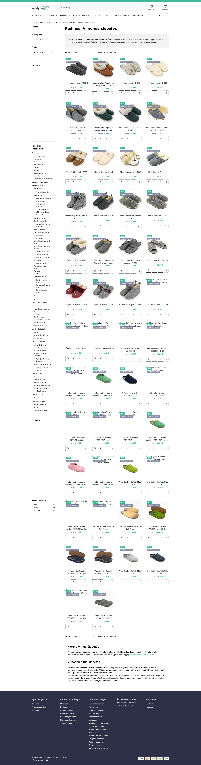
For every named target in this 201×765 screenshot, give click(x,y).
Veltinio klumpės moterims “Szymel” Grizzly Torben (103, 261)
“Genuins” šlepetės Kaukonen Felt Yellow (130, 527)
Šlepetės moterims (40, 277)
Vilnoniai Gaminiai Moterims (65, 22)
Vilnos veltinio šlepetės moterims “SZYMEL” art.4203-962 (103, 394)
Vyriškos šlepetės (40, 391)
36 (95, 94)
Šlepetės (37, 407)
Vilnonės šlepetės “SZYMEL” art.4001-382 (130, 572)
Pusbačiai (37, 271)
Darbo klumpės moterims (42, 232)
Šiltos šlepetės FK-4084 (157, 172)
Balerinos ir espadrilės (41, 218)
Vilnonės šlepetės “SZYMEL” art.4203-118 (130, 349)
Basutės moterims (96, 710)
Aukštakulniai (38, 189)
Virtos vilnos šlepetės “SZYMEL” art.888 (76, 438)
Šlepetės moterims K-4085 (103, 348)
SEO (46, 760)
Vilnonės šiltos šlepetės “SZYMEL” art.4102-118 (103, 572)
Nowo (36, 507)
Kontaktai (165, 10)
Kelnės (36, 299)
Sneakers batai (94, 745)
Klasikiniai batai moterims (127, 703)
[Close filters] (56, 27)
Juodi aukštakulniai (42, 192)
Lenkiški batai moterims (42, 257)
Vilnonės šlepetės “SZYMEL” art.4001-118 (157, 483)
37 (100, 94)
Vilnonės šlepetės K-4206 (157, 83)
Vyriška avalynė (37, 374)
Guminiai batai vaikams (42, 320)
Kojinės (36, 398)
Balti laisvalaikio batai (125, 706)
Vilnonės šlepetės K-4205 (103, 172)
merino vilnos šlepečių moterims (142, 655)
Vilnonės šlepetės (46, 22)
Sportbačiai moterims (43, 254)
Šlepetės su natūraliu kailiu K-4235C (130, 129)
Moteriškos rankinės (41, 176)
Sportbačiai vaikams (41, 325)
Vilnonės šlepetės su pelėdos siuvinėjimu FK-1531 (157, 129)
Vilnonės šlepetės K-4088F (76, 172)
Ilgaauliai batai (41, 201)
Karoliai (36, 167)
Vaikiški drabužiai (38, 329)
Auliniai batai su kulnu (43, 198)
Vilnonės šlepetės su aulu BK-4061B (76, 217)
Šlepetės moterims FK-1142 (157, 260)
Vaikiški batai (36, 306)
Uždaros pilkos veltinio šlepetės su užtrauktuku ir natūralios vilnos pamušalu (76, 129)
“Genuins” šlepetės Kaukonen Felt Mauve (103, 527)
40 (79, 93)
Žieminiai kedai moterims (126, 699)
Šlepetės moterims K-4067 (130, 172)
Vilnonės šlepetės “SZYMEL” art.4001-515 (130, 483)
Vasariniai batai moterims (98, 748)
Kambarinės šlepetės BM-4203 (76, 261)
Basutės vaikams (40, 317)
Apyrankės (37, 159)
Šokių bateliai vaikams (40, 303)
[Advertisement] (43, 103)
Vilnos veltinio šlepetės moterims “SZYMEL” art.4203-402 (76, 483)
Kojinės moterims (40, 173)
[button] (164, 15)
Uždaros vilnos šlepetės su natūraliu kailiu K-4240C (103, 129)
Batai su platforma (40, 230)
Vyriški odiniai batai (40, 388)
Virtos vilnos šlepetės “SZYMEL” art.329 (103, 438)
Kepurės (36, 170)
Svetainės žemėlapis (68, 723)
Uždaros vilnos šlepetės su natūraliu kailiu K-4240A (103, 84)
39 (74, 93)
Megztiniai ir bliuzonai (41, 335)
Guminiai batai (39, 235)
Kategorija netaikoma (40, 182)
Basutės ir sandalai (40, 221)
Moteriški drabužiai (39, 296)
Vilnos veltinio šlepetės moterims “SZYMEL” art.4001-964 (103, 483)
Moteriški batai (37, 185)
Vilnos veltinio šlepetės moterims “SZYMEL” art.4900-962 (76, 527)
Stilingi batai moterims (97, 739)
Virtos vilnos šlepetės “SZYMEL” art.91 (157, 394)
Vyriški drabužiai (38, 394)
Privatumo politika (39, 707)
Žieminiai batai (41, 215)
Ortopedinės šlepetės (41, 263)
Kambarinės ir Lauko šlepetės (100, 723)
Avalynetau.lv (38, 760)
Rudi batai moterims (40, 274)
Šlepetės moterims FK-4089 (76, 348)
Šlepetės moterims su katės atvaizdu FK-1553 (130, 261)
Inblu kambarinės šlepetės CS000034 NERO (157, 349)
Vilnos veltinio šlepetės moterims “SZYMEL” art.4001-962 (157, 438)
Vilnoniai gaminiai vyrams (42, 364)
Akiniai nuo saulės (40, 156)
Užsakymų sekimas (68, 717)
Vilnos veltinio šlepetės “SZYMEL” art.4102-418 (76, 616)
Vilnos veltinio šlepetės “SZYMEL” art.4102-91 (103, 616)
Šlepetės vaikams (40, 322)
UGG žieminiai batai (42, 212)
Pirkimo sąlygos (66, 710)
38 (68, 93)
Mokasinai (37, 260)
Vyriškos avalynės (38, 401)
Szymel (37, 510)
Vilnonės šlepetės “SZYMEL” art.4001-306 (157, 572)
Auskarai (37, 162)
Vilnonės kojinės (39, 348)
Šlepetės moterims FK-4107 (103, 305)
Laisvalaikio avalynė (96, 704)
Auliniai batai (38, 195)
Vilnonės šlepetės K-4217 (130, 83)
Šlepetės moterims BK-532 (157, 305)
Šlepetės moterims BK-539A (103, 216)
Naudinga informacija (68, 720)
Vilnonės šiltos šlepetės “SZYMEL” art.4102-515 (157, 527)
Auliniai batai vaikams (41, 309)
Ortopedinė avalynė (96, 726)
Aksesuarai (36, 153)
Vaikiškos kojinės (38, 339)
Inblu (36, 504)
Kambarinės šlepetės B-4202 (130, 305)
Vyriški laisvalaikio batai (42, 385)
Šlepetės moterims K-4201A (76, 305)
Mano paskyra (152, 10)
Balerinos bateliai (95, 717)
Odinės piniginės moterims (43, 179)
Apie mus (35, 704)
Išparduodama (38, 238)
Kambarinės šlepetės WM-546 (76, 83)
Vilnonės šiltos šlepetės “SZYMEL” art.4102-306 (76, 572)
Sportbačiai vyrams (40, 382)
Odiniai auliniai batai (42, 209)
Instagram (149, 707)
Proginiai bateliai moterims (99, 735)
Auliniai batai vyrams (41, 377)
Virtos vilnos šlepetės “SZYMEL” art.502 (130, 438)
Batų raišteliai (38, 165)
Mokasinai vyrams (40, 380)
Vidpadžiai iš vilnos (40, 345)
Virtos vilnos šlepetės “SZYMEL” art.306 (130, 394)
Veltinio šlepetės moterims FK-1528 (130, 217)
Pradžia (35, 22)
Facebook (149, 704)
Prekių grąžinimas (67, 713)
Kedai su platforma (42, 251)
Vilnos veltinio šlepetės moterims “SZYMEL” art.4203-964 (76, 394)
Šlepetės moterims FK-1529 (157, 216)
